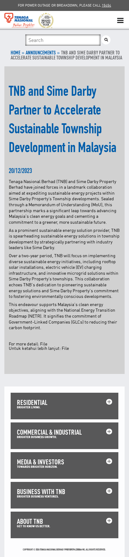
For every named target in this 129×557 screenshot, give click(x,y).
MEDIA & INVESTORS (40, 462)
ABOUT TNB (30, 521)
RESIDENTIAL (32, 402)
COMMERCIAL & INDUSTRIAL (49, 432)
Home (15, 52)
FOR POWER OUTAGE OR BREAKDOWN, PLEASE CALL (64, 5)
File (43, 343)
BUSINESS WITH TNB (41, 491)
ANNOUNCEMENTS (41, 52)
